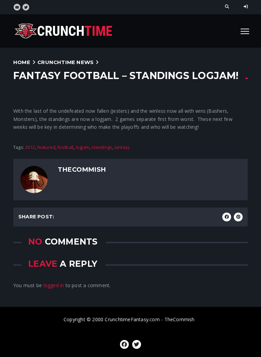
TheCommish (82, 169)
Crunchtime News (65, 62)
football (66, 147)
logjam (82, 147)
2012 (30, 147)
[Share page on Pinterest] (238, 217)
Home (21, 62)
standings (101, 147)
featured (46, 147)
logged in (54, 285)
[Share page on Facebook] (226, 217)
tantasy (122, 147)
